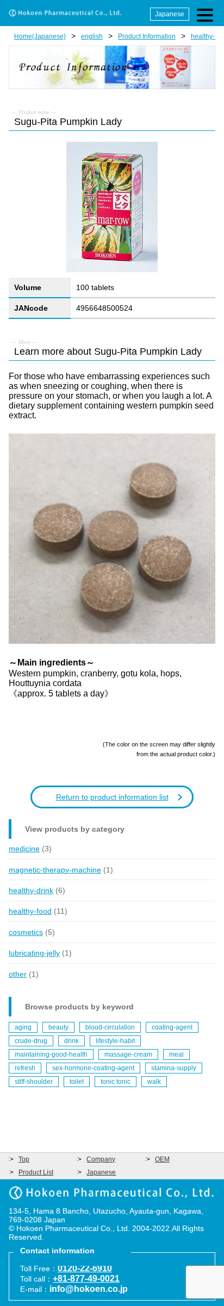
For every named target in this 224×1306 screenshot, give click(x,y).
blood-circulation (110, 1027)
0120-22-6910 (85, 1268)
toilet (77, 1081)
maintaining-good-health (51, 1054)
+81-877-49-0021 (86, 1278)
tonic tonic (115, 1081)
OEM (162, 1159)
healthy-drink (31, 890)
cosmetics (26, 932)
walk (154, 1081)
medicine (24, 848)
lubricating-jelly (34, 953)
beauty (58, 1027)
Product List (35, 1172)
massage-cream (128, 1054)
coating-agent (172, 1027)
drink (71, 1041)
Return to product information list (112, 797)
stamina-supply (173, 1068)
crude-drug (31, 1041)
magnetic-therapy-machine (55, 869)
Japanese (169, 14)
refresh (25, 1068)
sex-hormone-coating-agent (93, 1068)
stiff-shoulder (34, 1081)
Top (23, 1159)
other (18, 974)
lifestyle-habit (115, 1041)
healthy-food (30, 911)
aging (23, 1027)
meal (176, 1054)
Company (100, 1159)
